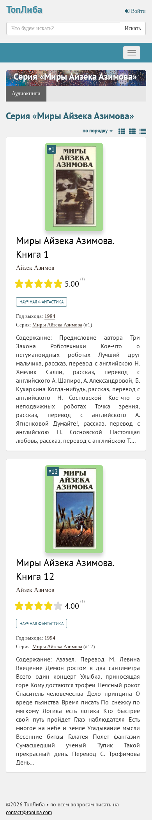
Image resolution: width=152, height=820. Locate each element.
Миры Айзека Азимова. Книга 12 (64, 569)
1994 (49, 316)
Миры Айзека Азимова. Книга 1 (64, 247)
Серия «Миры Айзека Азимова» (75, 76)
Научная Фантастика (41, 302)
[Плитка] (121, 131)
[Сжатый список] (143, 131)
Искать (133, 28)
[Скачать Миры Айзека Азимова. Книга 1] (74, 186)
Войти (137, 11)
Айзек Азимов (35, 267)
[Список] (132, 131)
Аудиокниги (26, 93)
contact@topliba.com (29, 812)
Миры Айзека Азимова (57, 325)
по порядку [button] (96, 130)
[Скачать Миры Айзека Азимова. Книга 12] (74, 509)
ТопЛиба (24, 9)
